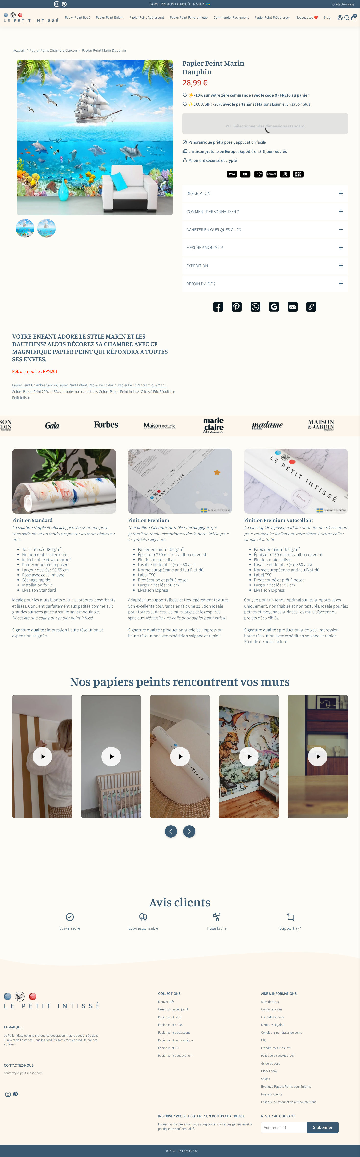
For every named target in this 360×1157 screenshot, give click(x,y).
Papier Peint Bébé (77, 17)
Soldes (265, 1079)
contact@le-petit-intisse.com (23, 1073)
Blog (327, 17)
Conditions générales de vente (281, 1033)
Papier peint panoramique (175, 1040)
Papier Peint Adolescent (147, 17)
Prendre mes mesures (276, 1048)
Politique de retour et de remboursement (288, 1102)
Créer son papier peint (173, 1009)
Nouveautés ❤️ (307, 17)
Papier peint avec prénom (175, 1056)
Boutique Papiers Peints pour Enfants (286, 1087)
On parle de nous (272, 1017)
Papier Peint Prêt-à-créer (272, 17)
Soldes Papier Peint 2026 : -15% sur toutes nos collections (55, 391)
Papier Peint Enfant (110, 17)
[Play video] (42, 756)
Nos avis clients (271, 1094)
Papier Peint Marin (102, 384)
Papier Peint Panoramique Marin (142, 384)
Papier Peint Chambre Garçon (34, 384)
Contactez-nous (343, 4)
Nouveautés (166, 1002)
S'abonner (323, 1127)
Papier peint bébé (170, 1017)
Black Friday (269, 1071)
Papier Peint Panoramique (189, 17)
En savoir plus (298, 104)
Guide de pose (270, 1064)
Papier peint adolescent (174, 1033)
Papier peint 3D (168, 1048)
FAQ (263, 1040)
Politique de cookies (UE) (278, 1056)
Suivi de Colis (270, 1002)
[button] (171, 831)
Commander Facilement (231, 17)
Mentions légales (272, 1025)
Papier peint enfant (171, 1025)
